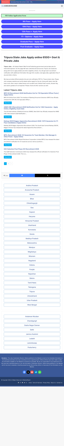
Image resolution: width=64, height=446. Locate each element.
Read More (8, 103)
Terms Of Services (37, 382)
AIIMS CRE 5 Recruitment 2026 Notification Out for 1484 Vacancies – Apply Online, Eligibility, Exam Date (31, 108)
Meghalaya (32, 252)
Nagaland (32, 261)
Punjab (32, 269)
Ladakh (32, 339)
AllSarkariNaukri (26, 380)
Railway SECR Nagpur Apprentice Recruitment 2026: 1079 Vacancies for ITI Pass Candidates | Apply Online (31, 122)
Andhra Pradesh (32, 185)
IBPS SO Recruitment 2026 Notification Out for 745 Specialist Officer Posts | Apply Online (31, 94)
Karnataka (32, 230)
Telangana (32, 287)
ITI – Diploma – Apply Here (32, 37)
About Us (53, 382)
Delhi (32, 330)
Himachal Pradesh (32, 221)
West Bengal (32, 305)
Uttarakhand (32, 296)
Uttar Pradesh (32, 300)
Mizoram (32, 256)
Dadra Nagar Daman (32, 325)
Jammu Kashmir (32, 334)
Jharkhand (32, 225)
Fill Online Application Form (12, 16)
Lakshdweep (32, 343)
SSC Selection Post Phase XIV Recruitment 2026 (21, 149)
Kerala (32, 234)
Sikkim (32, 278)
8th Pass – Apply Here (32, 21)
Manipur (32, 247)
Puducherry (32, 347)
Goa (32, 208)
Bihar (32, 199)
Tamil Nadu (32, 283)
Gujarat (32, 212)
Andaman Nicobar (32, 316)
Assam (32, 194)
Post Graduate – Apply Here (32, 47)
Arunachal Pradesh (32, 190)
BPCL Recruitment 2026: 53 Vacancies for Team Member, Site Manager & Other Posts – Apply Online (30, 136)
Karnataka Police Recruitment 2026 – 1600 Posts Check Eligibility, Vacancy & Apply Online (34, 2)
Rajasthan (32, 274)
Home (30, 382)
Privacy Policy (46, 382)
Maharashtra (32, 243)
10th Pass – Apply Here (32, 27)
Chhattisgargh (32, 203)
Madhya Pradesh (32, 239)
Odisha (32, 265)
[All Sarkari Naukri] (9, 6)
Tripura (32, 292)
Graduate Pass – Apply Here (32, 42)
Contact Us (59, 382)
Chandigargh (32, 321)
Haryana (32, 216)
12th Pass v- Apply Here (32, 32)
